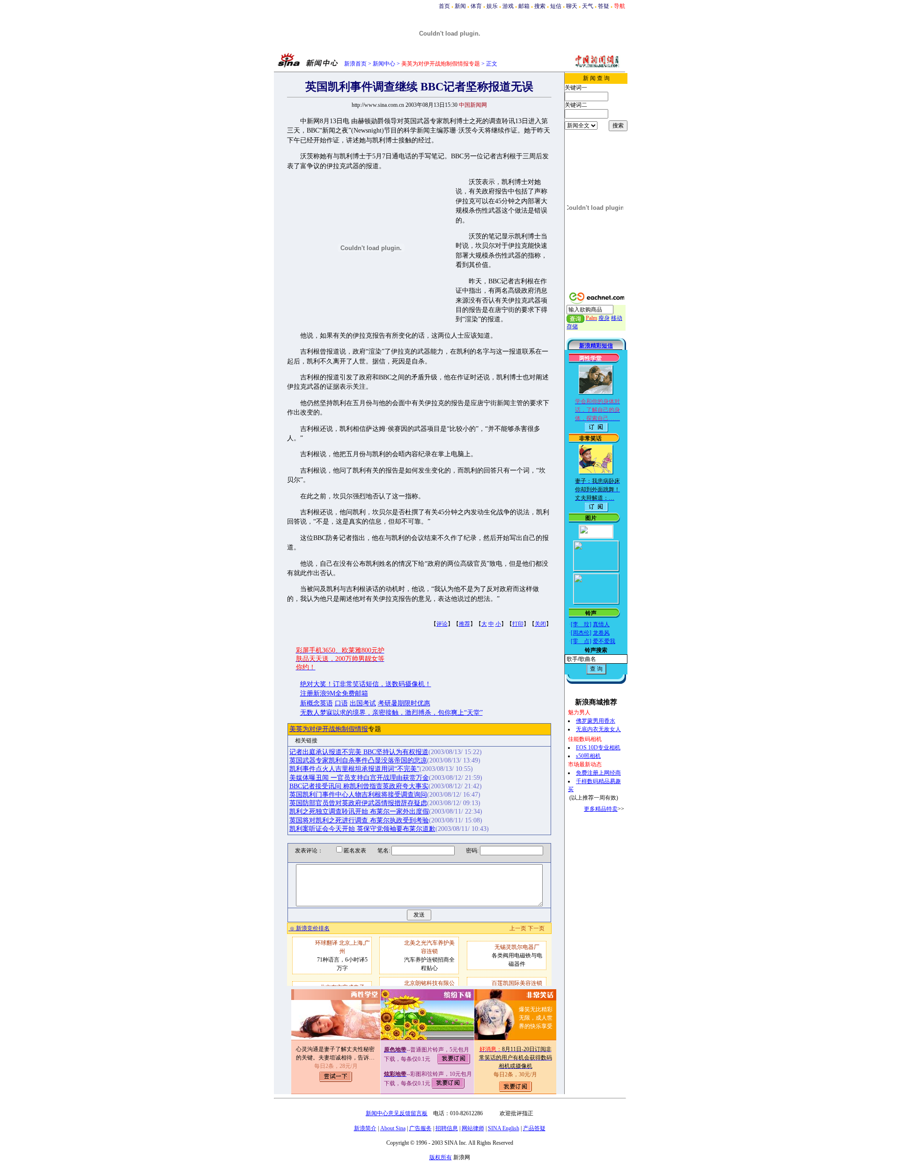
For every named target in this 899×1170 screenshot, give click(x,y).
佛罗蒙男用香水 (595, 721)
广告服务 (420, 1128)
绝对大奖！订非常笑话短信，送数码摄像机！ (365, 684)
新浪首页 (355, 63)
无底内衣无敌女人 (598, 729)
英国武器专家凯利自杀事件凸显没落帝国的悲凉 (358, 760)
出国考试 (363, 703)
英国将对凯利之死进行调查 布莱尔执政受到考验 (359, 820)
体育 (476, 6)
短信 (555, 6)
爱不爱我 (604, 641)
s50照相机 (588, 756)
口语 (341, 703)
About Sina (392, 1128)
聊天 (571, 6)
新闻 (460, 6)
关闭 (540, 624)
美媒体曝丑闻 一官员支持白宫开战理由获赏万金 (359, 777)
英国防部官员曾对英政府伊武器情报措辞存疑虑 (358, 803)
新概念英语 (316, 703)
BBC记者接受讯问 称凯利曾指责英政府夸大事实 (358, 786)
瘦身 (604, 318)
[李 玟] (581, 624)
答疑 (603, 6)
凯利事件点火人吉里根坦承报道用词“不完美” (354, 768)
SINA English (503, 1128)
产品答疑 (534, 1128)
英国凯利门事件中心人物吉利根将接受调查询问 (358, 794)
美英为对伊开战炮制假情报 (328, 729)
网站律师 (473, 1128)
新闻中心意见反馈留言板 (396, 1113)
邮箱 (524, 6)
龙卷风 (601, 632)
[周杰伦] (581, 632)
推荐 (464, 624)
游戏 (508, 6)
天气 (587, 6)
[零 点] (581, 641)
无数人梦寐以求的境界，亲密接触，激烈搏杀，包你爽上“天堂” (391, 712)
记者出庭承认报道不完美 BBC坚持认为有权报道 (358, 751)
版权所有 (440, 1157)
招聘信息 (446, 1128)
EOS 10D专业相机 (598, 747)
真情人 (601, 624)
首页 (444, 6)
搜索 (539, 6)
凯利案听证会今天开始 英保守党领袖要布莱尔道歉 (362, 828)
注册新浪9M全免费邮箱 (334, 693)
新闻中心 (384, 63)
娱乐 (492, 6)
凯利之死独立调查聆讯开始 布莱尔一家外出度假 (359, 811)
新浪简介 (365, 1128)
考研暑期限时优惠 (404, 703)
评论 (442, 624)
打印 (517, 624)
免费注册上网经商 (598, 773)
